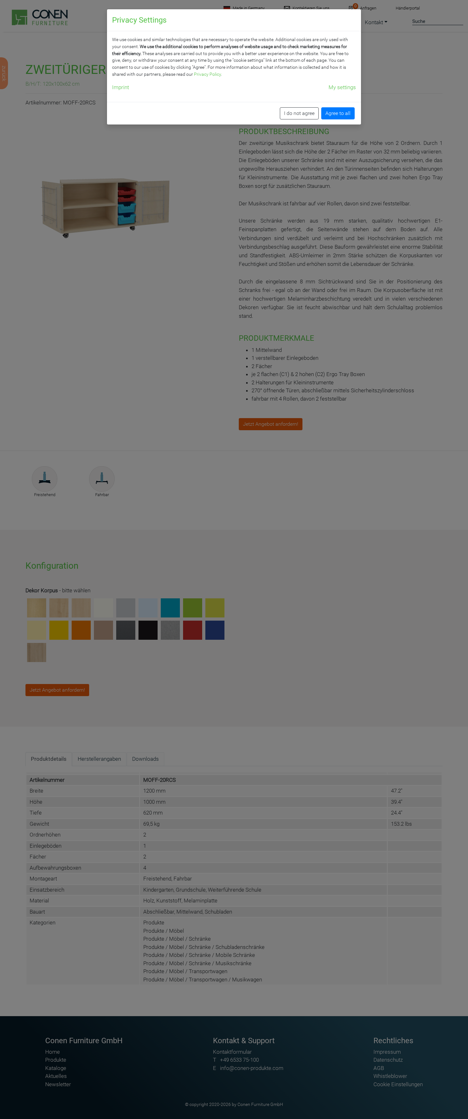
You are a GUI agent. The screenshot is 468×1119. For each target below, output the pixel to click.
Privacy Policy (207, 74)
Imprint (120, 87)
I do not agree (299, 113)
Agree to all (338, 113)
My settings (342, 87)
